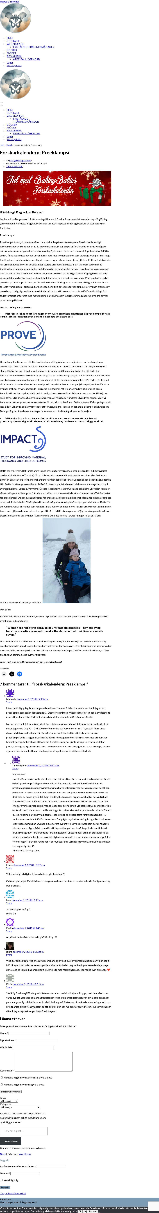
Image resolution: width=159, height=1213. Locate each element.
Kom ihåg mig (10, 1180)
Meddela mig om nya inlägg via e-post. (24, 1084)
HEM (10, 37)
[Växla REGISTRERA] (54, 130)
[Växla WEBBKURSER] (54, 115)
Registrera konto (9, 1205)
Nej (85, 1211)
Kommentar (7, 1070)
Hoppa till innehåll (9, 1)
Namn (4, 1033)
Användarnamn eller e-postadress (18, 1166)
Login (10, 62)
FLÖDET (11, 53)
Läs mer (93, 1211)
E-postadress (8, 1040)
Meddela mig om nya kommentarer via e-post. (28, 1077)
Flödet (9, 145)
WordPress (25, 1153)
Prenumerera (11, 1140)
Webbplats (6, 1047)
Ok (80, 1211)
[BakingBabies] (15, 32)
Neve (3, 1153)
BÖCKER (12, 49)
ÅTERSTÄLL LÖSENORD (26, 59)
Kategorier (6, 1104)
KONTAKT (13, 40)
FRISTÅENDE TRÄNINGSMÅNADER (33, 46)
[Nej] (99, 1212)
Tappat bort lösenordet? (13, 1193)
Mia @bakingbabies (20, 160)
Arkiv (3, 1097)
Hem (2, 145)
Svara (9, 702)
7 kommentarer (14, 166)
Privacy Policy (14, 65)
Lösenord (5, 1173)
